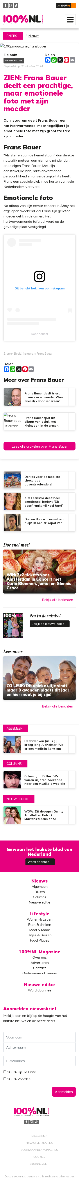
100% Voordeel (19, 1079)
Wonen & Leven (39, 919)
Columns (14, 763)
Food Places (39, 940)
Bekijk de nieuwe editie (48, 624)
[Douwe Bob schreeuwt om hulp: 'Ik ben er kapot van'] (39, 522)
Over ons (39, 957)
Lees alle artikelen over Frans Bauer (40, 446)
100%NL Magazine (23, 20)
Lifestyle (39, 913)
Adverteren (40, 962)
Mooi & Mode (39, 930)
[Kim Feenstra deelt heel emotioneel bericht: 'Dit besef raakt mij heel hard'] (39, 501)
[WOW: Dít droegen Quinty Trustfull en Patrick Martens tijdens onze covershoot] (39, 815)
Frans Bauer (13, 60)
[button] (66, 5)
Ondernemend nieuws (39, 973)
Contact (39, 968)
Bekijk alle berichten (57, 599)
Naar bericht (39, 334)
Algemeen (15, 728)
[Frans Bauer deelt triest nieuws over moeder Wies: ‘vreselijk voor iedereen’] (39, 397)
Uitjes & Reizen (39, 935)
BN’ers (39, 892)
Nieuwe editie (18, 798)
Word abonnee (38, 862)
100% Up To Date (21, 1072)
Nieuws (34, 36)
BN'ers (12, 35)
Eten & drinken (39, 924)
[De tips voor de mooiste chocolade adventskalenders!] (39, 480)
